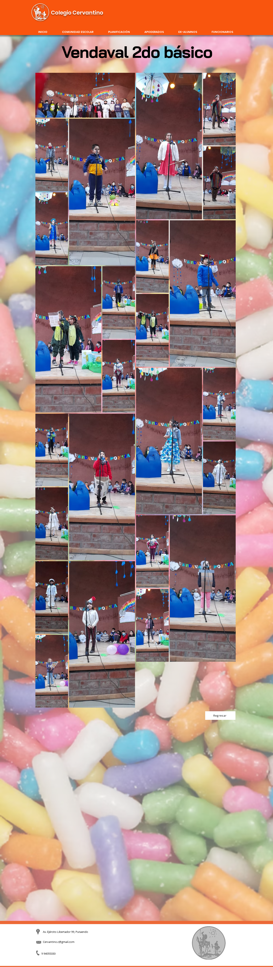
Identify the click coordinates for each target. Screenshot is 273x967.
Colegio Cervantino (77, 12)
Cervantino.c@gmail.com (58, 942)
